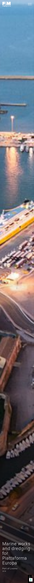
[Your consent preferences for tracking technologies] (31, 580)
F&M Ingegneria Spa (6, 4)
